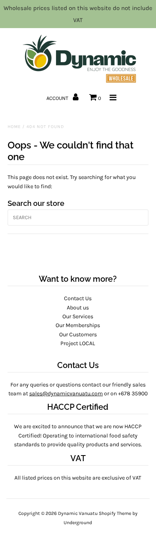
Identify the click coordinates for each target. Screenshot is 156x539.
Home (14, 126)
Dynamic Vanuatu (78, 513)
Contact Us (78, 298)
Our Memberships (78, 325)
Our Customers (78, 334)
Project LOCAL (77, 343)
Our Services (77, 316)
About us (78, 307)
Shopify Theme (115, 513)
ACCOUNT (58, 98)
